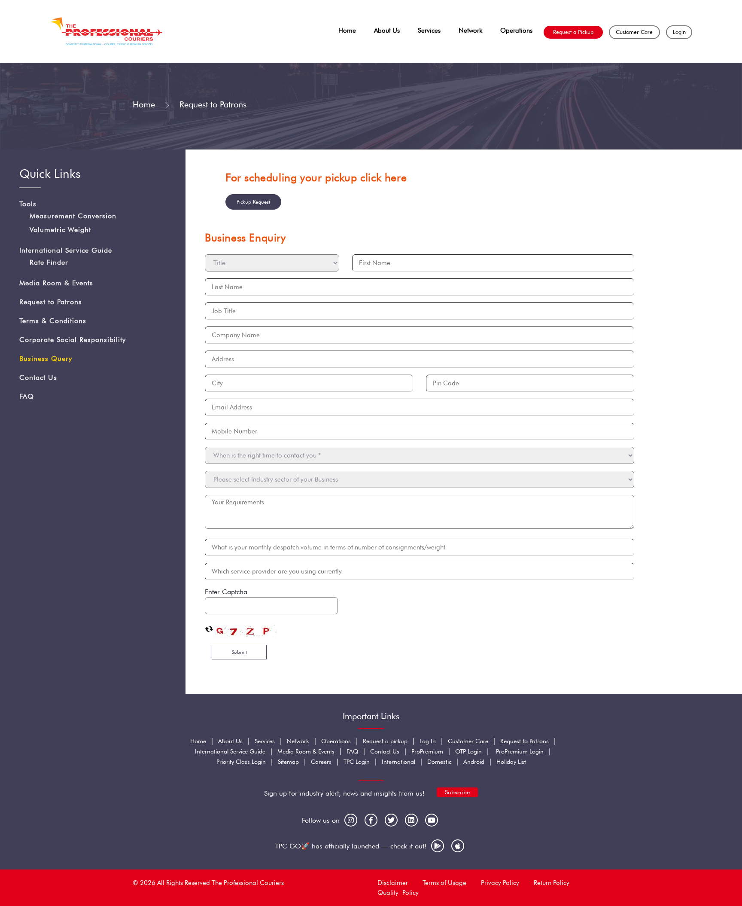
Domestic (439, 761)
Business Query (45, 359)
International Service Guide (65, 251)
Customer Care (634, 31)
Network (470, 30)
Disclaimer (392, 883)
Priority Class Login (241, 761)
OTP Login (468, 751)
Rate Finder (49, 263)
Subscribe (457, 792)
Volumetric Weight (60, 230)
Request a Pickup (573, 31)
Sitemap (288, 761)
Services (429, 30)
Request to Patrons (50, 302)
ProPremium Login (520, 751)
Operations (516, 30)
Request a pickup (385, 741)
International (398, 761)
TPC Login (357, 761)
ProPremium (427, 751)
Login (679, 31)
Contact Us (38, 378)
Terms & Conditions (52, 321)
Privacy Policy (500, 883)
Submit (239, 652)
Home (347, 30)
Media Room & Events (56, 283)
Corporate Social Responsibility (72, 340)
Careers (321, 761)
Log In (428, 741)
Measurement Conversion (73, 216)
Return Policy (551, 883)
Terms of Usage (444, 883)
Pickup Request (253, 201)
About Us (387, 30)
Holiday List (511, 761)
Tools (27, 204)
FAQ (26, 397)
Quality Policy (398, 893)
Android (473, 761)
